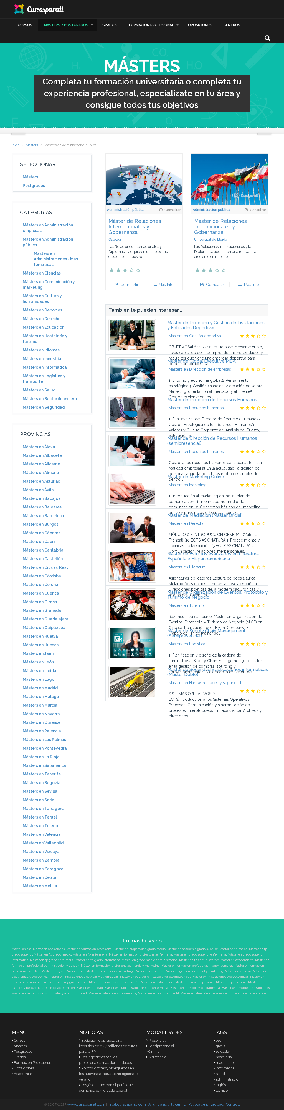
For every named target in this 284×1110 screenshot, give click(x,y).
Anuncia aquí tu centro (167, 1104)
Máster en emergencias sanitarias (246, 988)
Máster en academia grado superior (192, 949)
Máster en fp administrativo (199, 960)
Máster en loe (75, 971)
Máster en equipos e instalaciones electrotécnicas (155, 977)
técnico (222, 1090)
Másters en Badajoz (41, 498)
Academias (23, 1074)
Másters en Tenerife (42, 774)
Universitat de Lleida (210, 239)
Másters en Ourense (41, 722)
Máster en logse (52, 971)
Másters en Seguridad (44, 407)
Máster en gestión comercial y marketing (193, 971)
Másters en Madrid (40, 688)
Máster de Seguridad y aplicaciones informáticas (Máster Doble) (217, 672)
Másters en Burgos (40, 524)
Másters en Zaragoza (43, 869)
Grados (109, 25)
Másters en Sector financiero (50, 398)
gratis (220, 1046)
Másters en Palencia (42, 731)
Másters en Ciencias (42, 273)
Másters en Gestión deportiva (195, 336)
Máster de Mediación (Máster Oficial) (205, 515)
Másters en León (38, 662)
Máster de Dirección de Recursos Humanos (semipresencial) (212, 441)
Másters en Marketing (188, 485)
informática (225, 1068)
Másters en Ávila (38, 490)
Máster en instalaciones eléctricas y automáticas (83, 977)
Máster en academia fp (236, 960)
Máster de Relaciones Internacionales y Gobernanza (134, 226)
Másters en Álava (39, 447)
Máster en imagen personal (194, 982)
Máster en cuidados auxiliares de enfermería (136, 988)
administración (228, 1079)
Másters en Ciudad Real (45, 567)
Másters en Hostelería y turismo (45, 339)
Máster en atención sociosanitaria (112, 993)
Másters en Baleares (42, 507)
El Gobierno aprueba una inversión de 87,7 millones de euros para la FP (108, 1046)
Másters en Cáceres (41, 533)
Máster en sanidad (90, 988)
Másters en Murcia (40, 705)
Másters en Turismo (186, 605)
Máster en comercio (149, 971)
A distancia (157, 1057)
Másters (32, 145)
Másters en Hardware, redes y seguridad (205, 682)
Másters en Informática (45, 367)
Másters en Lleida (39, 671)
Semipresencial (161, 1046)
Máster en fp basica (233, 949)
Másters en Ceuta (39, 877)
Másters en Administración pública (48, 242)
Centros (232, 25)
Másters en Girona (40, 602)
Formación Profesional (151, 25)
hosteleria (224, 1057)
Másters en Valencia (42, 834)
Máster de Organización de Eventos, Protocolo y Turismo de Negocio (217, 595)
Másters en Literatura (187, 567)
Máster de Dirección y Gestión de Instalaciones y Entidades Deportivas (216, 325)
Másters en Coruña (40, 584)
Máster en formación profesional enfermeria (140, 954)
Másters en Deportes (42, 310)
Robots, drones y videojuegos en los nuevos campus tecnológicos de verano (108, 1073)
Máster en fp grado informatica (97, 960)
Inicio (15, 145)
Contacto (233, 1104)
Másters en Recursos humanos (196, 408)
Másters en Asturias (41, 481)
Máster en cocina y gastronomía (64, 982)
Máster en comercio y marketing (109, 971)
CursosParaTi (39, 9)
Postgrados (34, 185)
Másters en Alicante (41, 464)
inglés (221, 1085)
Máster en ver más (238, 971)
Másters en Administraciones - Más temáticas (56, 259)
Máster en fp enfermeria (90, 954)
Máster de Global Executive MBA (201, 361)
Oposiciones (200, 25)
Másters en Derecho (41, 318)
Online (153, 1051)
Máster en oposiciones (49, 949)
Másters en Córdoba (42, 576)
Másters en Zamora (41, 860)
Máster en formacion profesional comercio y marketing (120, 965)
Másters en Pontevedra (45, 748)
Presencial (157, 1040)
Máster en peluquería (231, 982)
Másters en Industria (42, 358)
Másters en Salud (39, 390)
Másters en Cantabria (43, 550)
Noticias (91, 1032)
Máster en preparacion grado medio (140, 949)
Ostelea (114, 239)
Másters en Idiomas (41, 350)
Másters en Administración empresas (48, 228)
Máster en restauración (157, 982)
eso (218, 1040)
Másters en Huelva (40, 636)
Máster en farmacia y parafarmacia (195, 988)
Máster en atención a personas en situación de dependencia (224, 993)
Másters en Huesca (41, 645)
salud (220, 1074)
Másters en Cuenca (41, 593)
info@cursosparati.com (127, 1104)
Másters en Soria (38, 800)
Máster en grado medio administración (150, 960)
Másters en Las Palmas (44, 739)
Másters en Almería (41, 472)
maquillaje (225, 1063)
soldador (223, 1051)
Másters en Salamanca (44, 765)
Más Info (166, 284)
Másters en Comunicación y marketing (49, 285)
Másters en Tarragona (44, 808)
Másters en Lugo (38, 679)
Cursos (25, 25)
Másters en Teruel (40, 817)
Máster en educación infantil (158, 993)
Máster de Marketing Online (195, 476)
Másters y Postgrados (66, 25)
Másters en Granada (42, 610)
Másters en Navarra (41, 714)
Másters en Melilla (40, 886)
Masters (20, 1046)
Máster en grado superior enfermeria (200, 954)
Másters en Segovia (41, 782)
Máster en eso (21, 949)
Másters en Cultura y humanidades (42, 299)
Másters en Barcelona (43, 515)
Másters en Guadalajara (46, 619)
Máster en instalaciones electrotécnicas (220, 977)
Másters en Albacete (42, 455)
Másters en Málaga (41, 696)
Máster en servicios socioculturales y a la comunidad (49, 993)
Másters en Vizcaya (41, 851)
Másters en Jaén (38, 653)
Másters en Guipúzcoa (44, 627)
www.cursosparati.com (86, 1104)
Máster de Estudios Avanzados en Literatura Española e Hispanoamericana (213, 556)
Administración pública (125, 210)
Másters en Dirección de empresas (200, 369)
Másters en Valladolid (43, 843)
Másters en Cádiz (39, 541)
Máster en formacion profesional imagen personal (197, 965)
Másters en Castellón (43, 559)
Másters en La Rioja (41, 757)
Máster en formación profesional (89, 949)
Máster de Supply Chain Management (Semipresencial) (206, 633)
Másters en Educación (43, 327)
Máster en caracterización (56, 988)
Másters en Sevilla (40, 791)
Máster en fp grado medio (52, 954)
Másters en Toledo (40, 826)
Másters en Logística (187, 644)
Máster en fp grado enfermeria (52, 960)
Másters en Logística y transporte (44, 379)
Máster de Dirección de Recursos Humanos (212, 399)
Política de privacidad (206, 1104)
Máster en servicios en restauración (114, 982)
